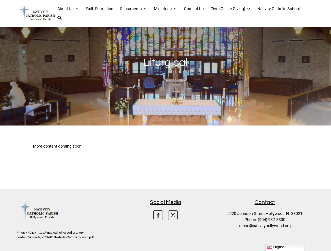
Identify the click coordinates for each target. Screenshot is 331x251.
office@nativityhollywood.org (265, 225)
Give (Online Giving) (228, 8)
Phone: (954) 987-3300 (265, 219)
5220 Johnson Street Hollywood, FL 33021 (264, 213)
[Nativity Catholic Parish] (37, 13)
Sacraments (131, 8)
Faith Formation (99, 8)
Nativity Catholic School (278, 8)
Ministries (163, 8)
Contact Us (194, 8)
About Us (65, 8)
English (278, 247)
